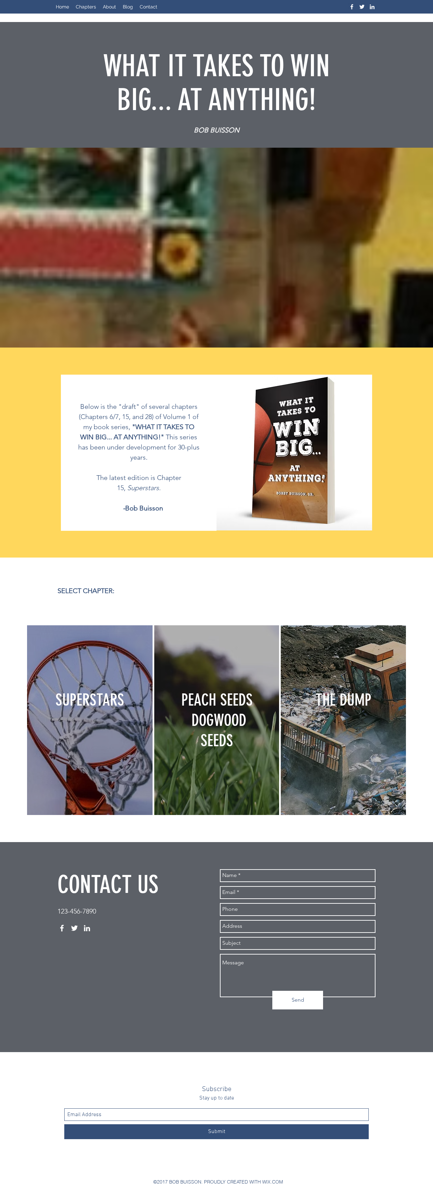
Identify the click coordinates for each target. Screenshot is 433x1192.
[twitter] (362, 6)
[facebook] (351, 6)
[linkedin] (372, 6)
